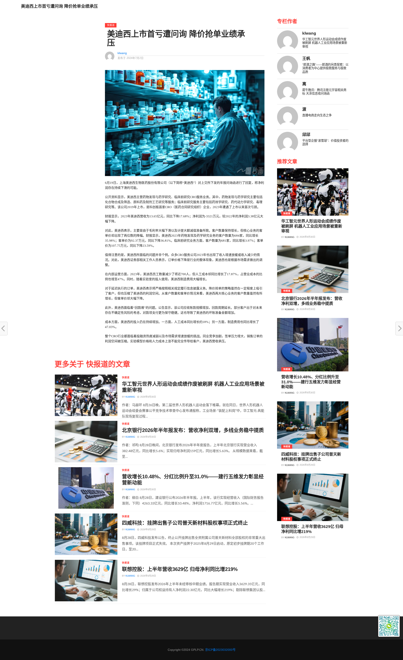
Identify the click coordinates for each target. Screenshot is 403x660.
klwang (122, 53)
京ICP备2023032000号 (220, 649)
